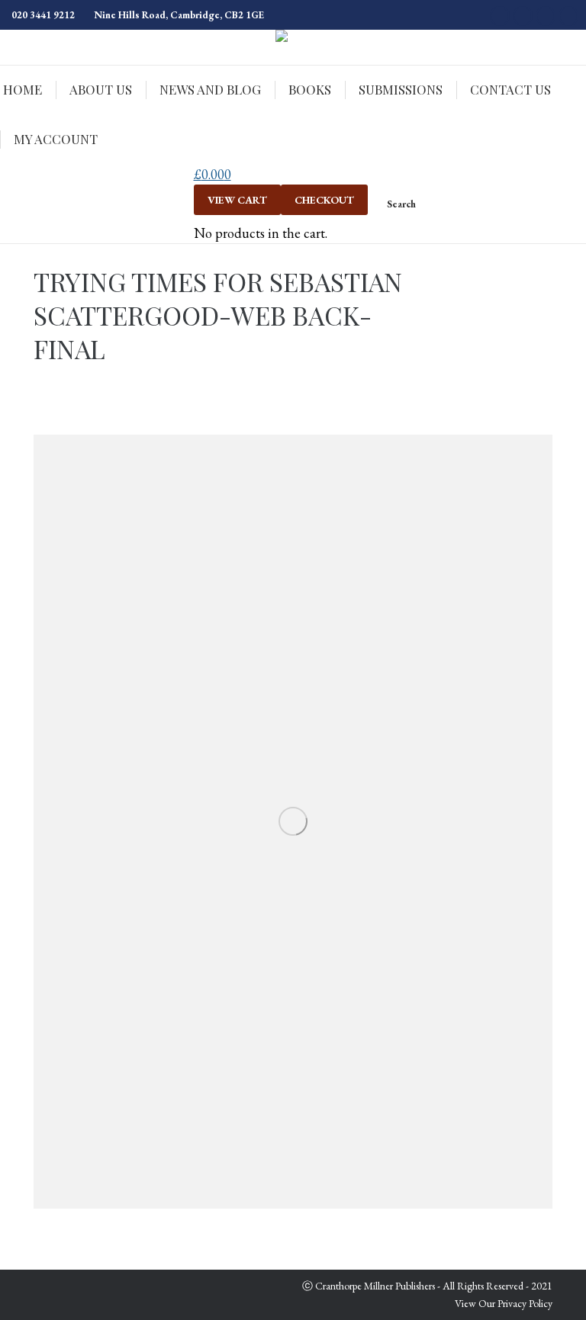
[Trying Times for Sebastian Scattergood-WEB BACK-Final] (293, 822)
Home (540, 290)
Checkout (324, 200)
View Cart (237, 200)
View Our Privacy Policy (503, 1303)
